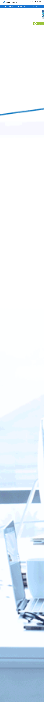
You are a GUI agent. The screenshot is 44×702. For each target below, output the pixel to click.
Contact (35, 6)
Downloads (21, 6)
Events (29, 6)
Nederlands (34, 3)
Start (4, 6)
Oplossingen (12, 6)
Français (39, 3)
